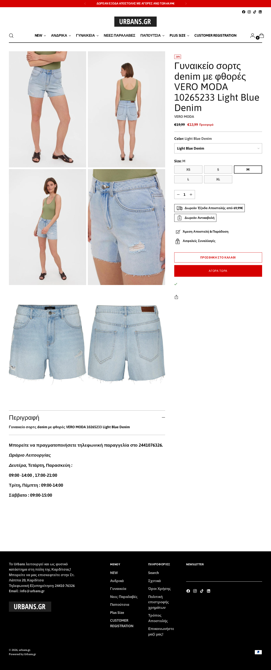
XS (188, 169)
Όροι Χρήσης (159, 589)
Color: (193, 138)
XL (218, 179)
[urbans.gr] (135, 22)
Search (153, 573)
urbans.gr (24, 650)
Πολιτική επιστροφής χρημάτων (158, 602)
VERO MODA (184, 116)
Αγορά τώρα (218, 270)
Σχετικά (154, 581)
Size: (179, 161)
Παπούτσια (119, 604)
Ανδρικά (117, 581)
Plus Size (117, 612)
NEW (114, 573)
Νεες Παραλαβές (124, 597)
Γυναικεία (118, 589)
